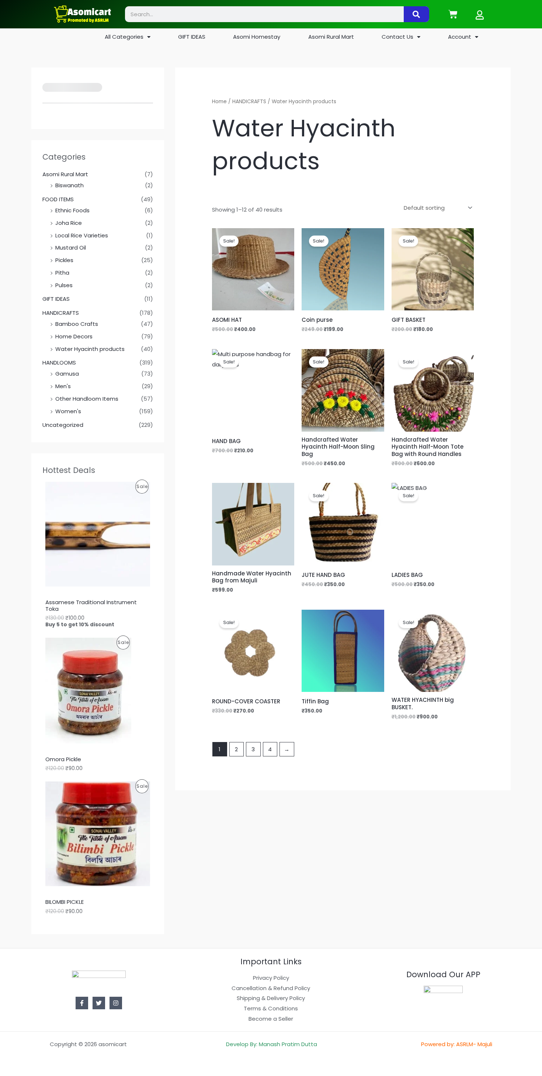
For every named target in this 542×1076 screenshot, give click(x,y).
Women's (68, 411)
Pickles (64, 260)
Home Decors (74, 336)
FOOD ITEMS (58, 199)
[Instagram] (116, 1003)
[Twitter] (99, 1003)
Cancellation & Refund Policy (271, 988)
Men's (63, 386)
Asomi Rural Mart (331, 37)
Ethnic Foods (72, 210)
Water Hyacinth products (90, 349)
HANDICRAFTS (60, 313)
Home (219, 101)
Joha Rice (68, 223)
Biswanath (69, 185)
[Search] (416, 14)
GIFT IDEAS (191, 37)
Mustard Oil (70, 247)
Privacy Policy (271, 978)
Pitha (62, 272)
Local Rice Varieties (81, 235)
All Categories (124, 37)
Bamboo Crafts (76, 324)
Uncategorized (62, 425)
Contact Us (397, 37)
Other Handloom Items (86, 399)
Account (459, 37)
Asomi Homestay (256, 37)
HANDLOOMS (59, 362)
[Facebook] (82, 1003)
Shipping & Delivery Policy (271, 998)
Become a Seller (271, 1019)
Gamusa (67, 373)
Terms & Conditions (271, 1008)
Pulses (64, 285)
